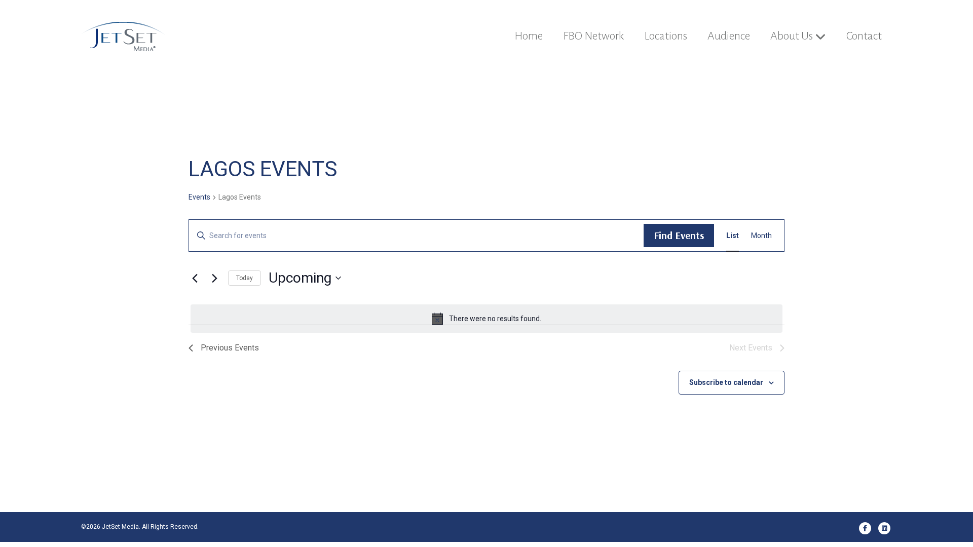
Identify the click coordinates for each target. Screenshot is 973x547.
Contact (864, 36)
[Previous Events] (195, 278)
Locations (665, 36)
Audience (728, 36)
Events (199, 197)
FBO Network (593, 36)
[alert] (486, 318)
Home (528, 36)
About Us (791, 36)
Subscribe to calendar (726, 382)
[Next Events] (214, 278)
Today (244, 278)
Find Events (679, 235)
